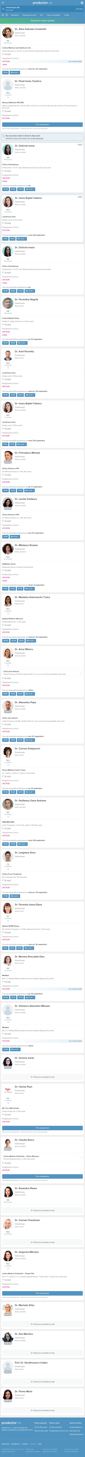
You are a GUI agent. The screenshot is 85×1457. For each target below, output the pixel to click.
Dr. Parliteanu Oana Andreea (30, 800)
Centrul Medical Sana (10, 318)
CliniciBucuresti (41, 1427)
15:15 (5, 948)
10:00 (21, 641)
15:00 (5, 395)
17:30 (20, 490)
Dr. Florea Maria (23, 1391)
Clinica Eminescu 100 (10, 468)
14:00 (5, 694)
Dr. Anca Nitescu (24, 649)
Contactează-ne (76, 1427)
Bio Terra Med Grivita (10, 1108)
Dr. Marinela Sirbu (24, 1305)
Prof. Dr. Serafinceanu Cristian (31, 1363)
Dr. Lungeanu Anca (25, 852)
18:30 (5, 343)
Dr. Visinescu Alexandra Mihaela (32, 1006)
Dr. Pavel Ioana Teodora (28, 81)
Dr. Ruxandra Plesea (26, 1188)
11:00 (5, 239)
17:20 (20, 189)
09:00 (5, 641)
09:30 (13, 641)
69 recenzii (8, 43)
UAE (40, 1444)
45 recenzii (8, 159)
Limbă (66, 15)
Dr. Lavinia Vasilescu (26, 499)
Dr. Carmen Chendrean (27, 1220)
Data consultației (53, 15)
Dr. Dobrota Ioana (25, 146)
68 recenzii (8, 1202)
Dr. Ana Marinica (24, 1334)
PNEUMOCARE (8, 822)
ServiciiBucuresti (41, 1431)
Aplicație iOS (75, 1431)
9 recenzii (8, 212)
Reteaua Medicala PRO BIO (13, 103)
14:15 (12, 948)
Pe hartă (7, 54)
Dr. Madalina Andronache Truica (32, 597)
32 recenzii (8, 1234)
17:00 (5, 896)
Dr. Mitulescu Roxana (26, 545)
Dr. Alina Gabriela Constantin (30, 29)
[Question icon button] (8, 97)
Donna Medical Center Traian (13, 770)
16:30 (20, 792)
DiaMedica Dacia (9, 564)
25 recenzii (8, 313)
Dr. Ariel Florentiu (24, 351)
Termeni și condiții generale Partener (71, 1450)
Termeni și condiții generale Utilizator (50, 1450)
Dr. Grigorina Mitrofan (27, 1252)
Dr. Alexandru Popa (25, 702)
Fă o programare (42, 125)
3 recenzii (8, 365)
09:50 (5, 997)
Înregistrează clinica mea (58, 1431)
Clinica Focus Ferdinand (11, 874)
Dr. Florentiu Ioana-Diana (28, 905)
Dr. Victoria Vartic (24, 1058)
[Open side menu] (3, 2)
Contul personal (55, 1427)
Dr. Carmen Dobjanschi (27, 748)
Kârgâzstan (16, 1444)
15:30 (5, 72)
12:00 (12, 589)
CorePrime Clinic (9, 217)
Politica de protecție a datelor (33, 1450)
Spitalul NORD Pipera (10, 926)
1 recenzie (7, 95)
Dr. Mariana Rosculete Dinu (29, 957)
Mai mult (14, 72)
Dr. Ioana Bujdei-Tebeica (28, 198)
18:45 (13, 343)
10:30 (20, 997)
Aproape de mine (29, 15)
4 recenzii (8, 814)
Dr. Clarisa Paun (23, 1087)
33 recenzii (8, 559)
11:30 (12, 239)
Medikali (5, 975)
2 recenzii (8, 663)
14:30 (13, 694)
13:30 (13, 490)
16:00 (20, 395)
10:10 (13, 997)
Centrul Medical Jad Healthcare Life (16, 48)
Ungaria (25, 1444)
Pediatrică (14, 15)
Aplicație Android (76, 1434)
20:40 (5, 1049)
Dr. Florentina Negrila (26, 299)
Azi (41, 15)
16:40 (13, 189)
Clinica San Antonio (10, 718)
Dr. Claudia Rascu (24, 1140)
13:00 (5, 490)
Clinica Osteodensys (10, 165)
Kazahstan (6, 1444)
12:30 (20, 589)
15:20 (5, 189)
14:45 (19, 948)
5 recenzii (8, 970)
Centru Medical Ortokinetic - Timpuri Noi (18, 1274)
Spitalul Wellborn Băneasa (12, 619)
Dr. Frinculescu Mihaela (27, 453)
